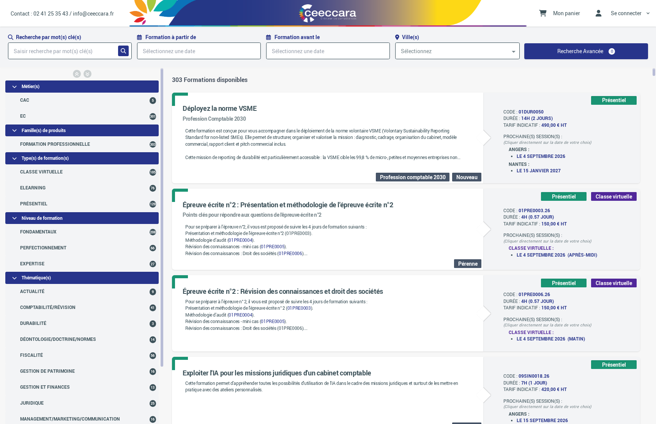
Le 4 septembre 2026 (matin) (551, 339)
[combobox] (457, 51)
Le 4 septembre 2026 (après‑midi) (557, 255)
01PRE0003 (299, 308)
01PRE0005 (272, 246)
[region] (82, 245)
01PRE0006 (290, 253)
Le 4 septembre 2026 (541, 156)
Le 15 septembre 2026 (542, 420)
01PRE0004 (240, 240)
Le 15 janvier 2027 (539, 170)
